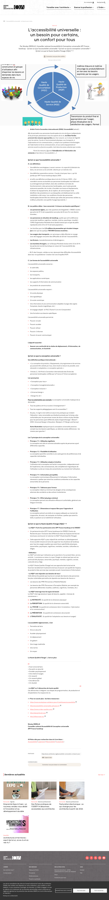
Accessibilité (32, 742)
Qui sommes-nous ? (8, 870)
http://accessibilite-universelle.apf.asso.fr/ (45, 706)
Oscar (56, 874)
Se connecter (88, 2)
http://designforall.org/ (38, 713)
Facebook (91, 858)
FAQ (81, 873)
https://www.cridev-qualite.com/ (41, 709)
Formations (32, 873)
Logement (41, 742)
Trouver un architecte (34, 879)
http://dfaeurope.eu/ (37, 716)
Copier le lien (48, 757)
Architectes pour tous (60, 877)
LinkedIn (87, 858)
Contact (82, 870)
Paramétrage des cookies (63, 890)
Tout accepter (98, 890)
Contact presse (7, 873)
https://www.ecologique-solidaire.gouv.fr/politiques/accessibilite (52, 702)
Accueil (4, 21)
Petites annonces (33, 876)
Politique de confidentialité (10, 896)
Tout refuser (81, 890)
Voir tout (100, 775)
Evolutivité (60, 742)
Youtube (104, 858)
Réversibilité (50, 742)
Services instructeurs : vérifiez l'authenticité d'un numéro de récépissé (65, 870)
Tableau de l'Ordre (34, 870)
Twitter (95, 858)
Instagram (99, 858)
